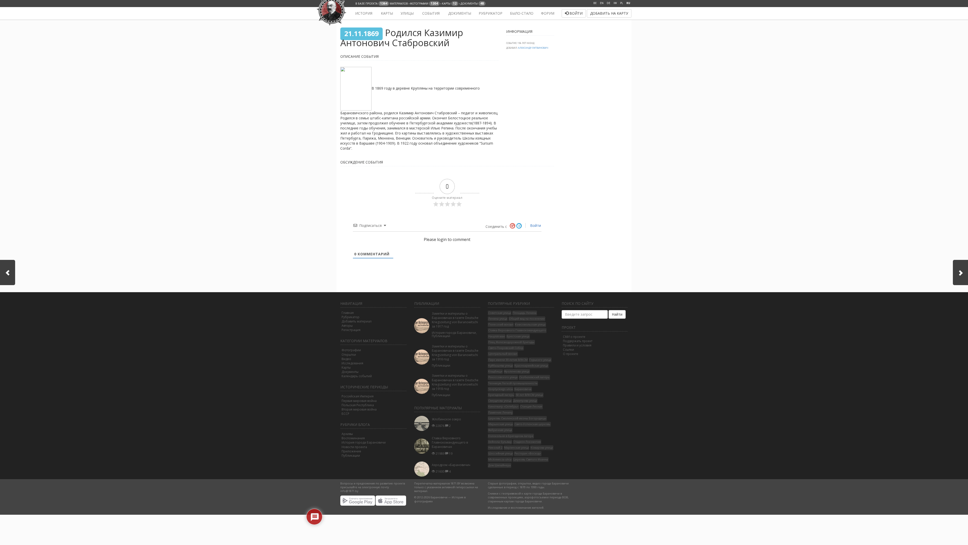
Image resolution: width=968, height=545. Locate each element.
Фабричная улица (500, 430)
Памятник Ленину (500, 412)
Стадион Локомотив (527, 442)
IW (615, 3)
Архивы (347, 434)
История (363, 13)
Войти (575, 13)
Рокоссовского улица (503, 377)
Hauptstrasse (496, 336)
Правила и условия (577, 345)
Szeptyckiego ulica (500, 389)
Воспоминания (353, 438)
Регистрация (351, 330)
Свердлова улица (499, 400)
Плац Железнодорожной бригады (511, 342)
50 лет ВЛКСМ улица (529, 395)
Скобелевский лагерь (534, 377)
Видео (346, 359)
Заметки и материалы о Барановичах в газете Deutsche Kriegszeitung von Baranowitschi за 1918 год (455, 382)
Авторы (347, 325)
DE (608, 3)
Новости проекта (354, 447)
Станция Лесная (531, 406)
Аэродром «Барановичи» (451, 465)
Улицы (407, 13)
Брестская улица (518, 336)
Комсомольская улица (530, 324)
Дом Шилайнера (499, 465)
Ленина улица (497, 318)
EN (601, 3)
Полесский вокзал (500, 324)
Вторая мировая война (359, 409)
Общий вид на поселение (527, 318)
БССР (345, 414)
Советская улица (499, 313)
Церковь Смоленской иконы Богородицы (517, 418)
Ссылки (568, 349)
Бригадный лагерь (501, 395)
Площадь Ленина (524, 313)
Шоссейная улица (500, 453)
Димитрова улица (525, 400)
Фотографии (351, 350)
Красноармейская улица (531, 365)
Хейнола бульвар (500, 442)
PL (621, 3)
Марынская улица (500, 424)
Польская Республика (358, 405)
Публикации (351, 455)
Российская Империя (358, 396)
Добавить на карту (609, 13)
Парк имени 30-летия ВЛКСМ (508, 360)
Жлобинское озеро (446, 419)
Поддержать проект (577, 341)
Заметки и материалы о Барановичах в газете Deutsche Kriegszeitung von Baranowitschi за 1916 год (455, 352)
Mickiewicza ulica (499, 459)
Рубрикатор (490, 13)
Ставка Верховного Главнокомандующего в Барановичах (450, 442)
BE (595, 3)
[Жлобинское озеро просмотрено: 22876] (423, 423)
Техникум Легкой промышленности (512, 383)
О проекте (570, 354)
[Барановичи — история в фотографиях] (343, 13)
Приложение (351, 451)
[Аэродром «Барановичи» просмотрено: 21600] (423, 469)
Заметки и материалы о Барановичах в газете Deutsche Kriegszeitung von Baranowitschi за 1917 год (455, 320)
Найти (617, 314)
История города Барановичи (364, 442)
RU (628, 3)
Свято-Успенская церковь (532, 424)
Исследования (352, 363)
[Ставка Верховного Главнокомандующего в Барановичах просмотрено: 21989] (423, 446)
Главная (348, 313)
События (430, 13)
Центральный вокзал (502, 354)
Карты (386, 13)
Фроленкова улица (516, 371)
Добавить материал (357, 321)
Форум (547, 13)
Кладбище (495, 371)
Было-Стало (521, 13)
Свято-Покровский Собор (505, 348)
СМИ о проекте (574, 337)
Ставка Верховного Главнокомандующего (517, 330)
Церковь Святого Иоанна (530, 459)
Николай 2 (495, 447)
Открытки (349, 354)
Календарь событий (357, 376)
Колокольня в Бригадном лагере (510, 436)
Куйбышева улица (500, 365)
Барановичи (523, 389)
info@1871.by (349, 491)
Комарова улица (542, 447)
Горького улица (540, 360)
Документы (459, 13)
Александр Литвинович (533, 47)
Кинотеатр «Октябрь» (503, 406)
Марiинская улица (516, 447)
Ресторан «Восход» (528, 453)
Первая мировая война (359, 401)
